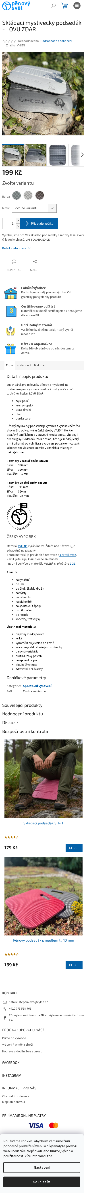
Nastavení (42, 1167)
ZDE (72, 563)
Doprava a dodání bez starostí (22, 1051)
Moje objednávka (13, 1102)
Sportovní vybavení (37, 686)
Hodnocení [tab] (24, 365)
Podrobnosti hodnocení (56, 41)
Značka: (15, 45)
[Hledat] (53, 5)
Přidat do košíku (42, 223)
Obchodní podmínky (15, 1096)
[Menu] (76, 5)
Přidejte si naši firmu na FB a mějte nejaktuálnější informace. (47, 1017)
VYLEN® (22, 546)
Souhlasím (41, 1181)
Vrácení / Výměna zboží (17, 1045)
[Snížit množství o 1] (18, 226)
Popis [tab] (10, 365)
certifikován (67, 555)
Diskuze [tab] (39, 365)
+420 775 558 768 (20, 1008)
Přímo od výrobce (14, 1038)
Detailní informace (14, 248)
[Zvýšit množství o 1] (18, 221)
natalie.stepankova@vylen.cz (28, 1002)
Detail (74, 848)
